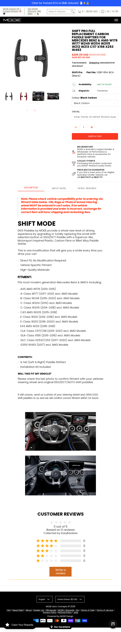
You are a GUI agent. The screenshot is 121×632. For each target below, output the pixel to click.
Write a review (60, 571)
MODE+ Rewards (66, 610)
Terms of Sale (88, 610)
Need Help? (18, 610)
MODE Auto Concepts (56, 606)
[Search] (72, 11)
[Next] (34, 110)
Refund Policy (65, 612)
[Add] (92, 127)
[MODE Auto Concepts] (12, 20)
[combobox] (58, 11)
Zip (77, 610)
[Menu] (116, 20)
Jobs (75, 612)
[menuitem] (88, 11)
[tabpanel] (60, 345)
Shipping (94, 62)
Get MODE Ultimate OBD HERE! (34, 11)
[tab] (31, 188)
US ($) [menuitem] (115, 11)
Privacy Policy (50, 612)
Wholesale (51, 610)
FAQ (9, 610)
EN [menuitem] (108, 11)
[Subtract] (76, 127)
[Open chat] (113, 624)
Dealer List (39, 610)
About (29, 610)
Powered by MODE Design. (61, 616)
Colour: (84, 97)
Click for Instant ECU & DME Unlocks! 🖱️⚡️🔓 (60, 3)
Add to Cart (95, 136)
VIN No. (76, 111)
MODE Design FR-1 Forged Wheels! (12, 10)
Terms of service (104, 610)
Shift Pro (77, 72)
